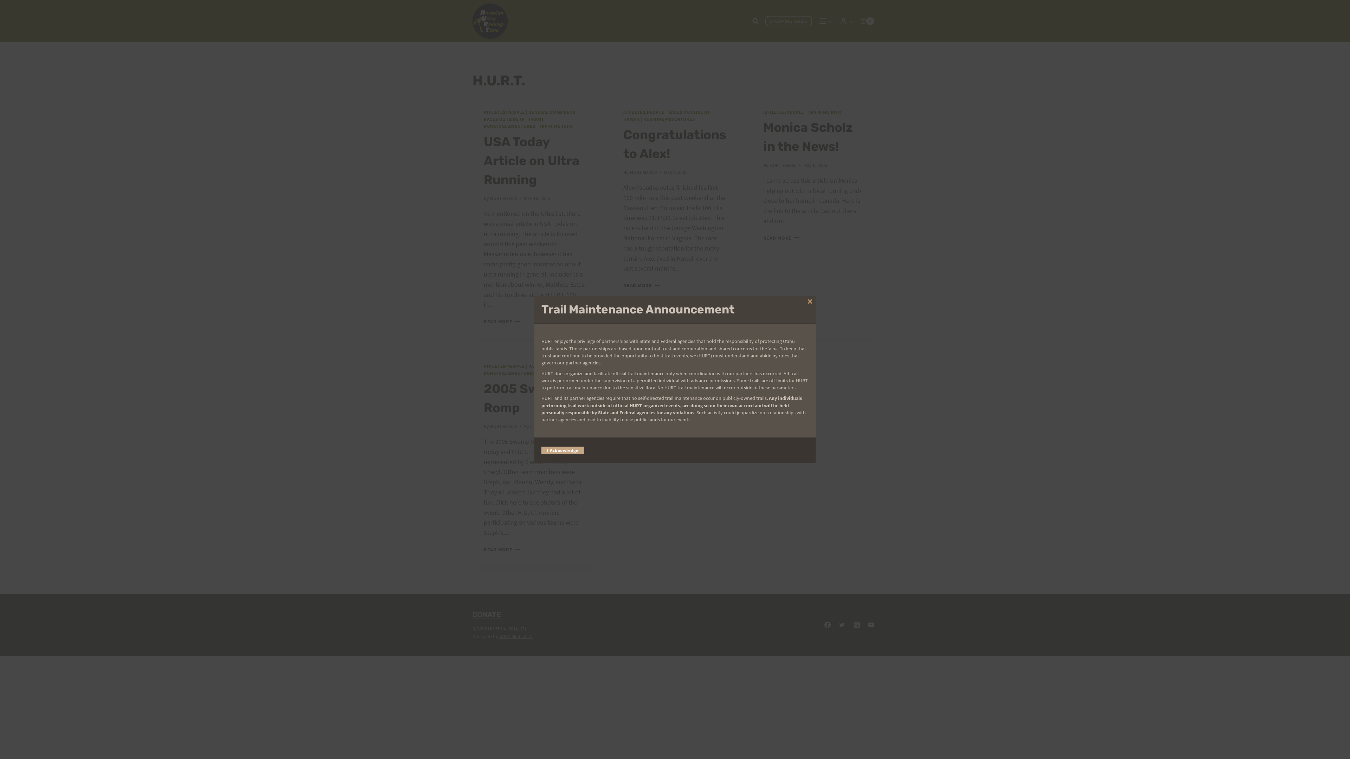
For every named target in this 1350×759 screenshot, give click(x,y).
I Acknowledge (563, 450)
